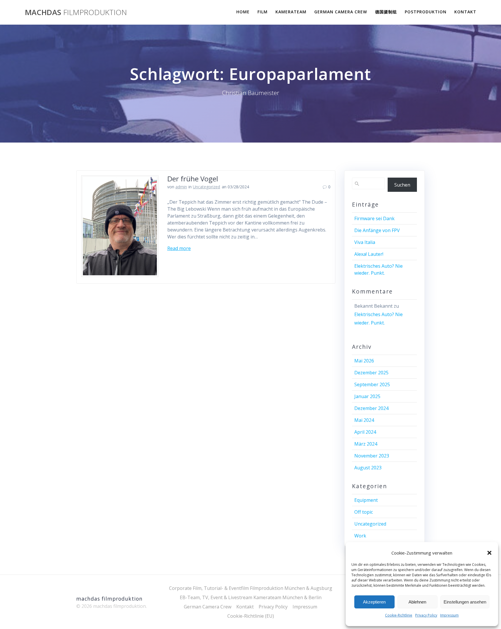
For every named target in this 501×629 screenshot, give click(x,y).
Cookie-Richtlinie (398, 615)
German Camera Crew (340, 11)
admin (181, 186)
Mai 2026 (364, 361)
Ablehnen (417, 601)
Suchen (402, 185)
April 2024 (365, 432)
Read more (179, 248)
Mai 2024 (364, 420)
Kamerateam (290, 11)
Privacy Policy (426, 615)
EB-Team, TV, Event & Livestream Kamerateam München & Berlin (251, 597)
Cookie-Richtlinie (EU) (250, 616)
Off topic (363, 512)
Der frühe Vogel (192, 178)
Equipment (366, 500)
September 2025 (372, 384)
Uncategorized (206, 186)
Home (243, 11)
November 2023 (371, 456)
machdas (76, 12)
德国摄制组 (386, 11)
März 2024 (365, 444)
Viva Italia (364, 242)
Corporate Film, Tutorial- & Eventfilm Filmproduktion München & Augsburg (250, 588)
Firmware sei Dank (374, 218)
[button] (489, 553)
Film (262, 11)
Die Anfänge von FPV (377, 230)
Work (360, 536)
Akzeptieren (374, 601)
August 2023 (368, 467)
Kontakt (465, 11)
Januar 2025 (367, 396)
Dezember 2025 (371, 372)
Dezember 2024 (371, 408)
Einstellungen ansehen (465, 601)
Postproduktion (425, 11)
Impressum (449, 615)
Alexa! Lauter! (368, 254)
